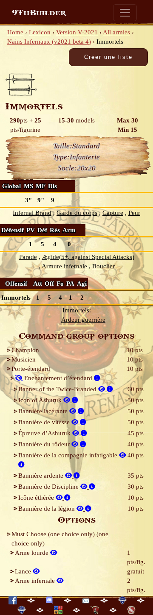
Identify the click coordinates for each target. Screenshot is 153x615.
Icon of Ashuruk (40, 400)
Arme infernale (36, 580)
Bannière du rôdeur (44, 444)
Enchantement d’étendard (58, 378)
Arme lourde (32, 552)
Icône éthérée (37, 497)
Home (15, 32)
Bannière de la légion (47, 508)
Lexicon (40, 32)
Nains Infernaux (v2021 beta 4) (49, 41)
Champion (25, 350)
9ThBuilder (39, 12)
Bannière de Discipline (49, 486)
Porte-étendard (30, 368)
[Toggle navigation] (125, 12)
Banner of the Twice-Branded (58, 389)
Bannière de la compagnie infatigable (68, 455)
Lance (24, 571)
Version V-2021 (77, 32)
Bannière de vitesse (44, 422)
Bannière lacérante (43, 411)
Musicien (23, 359)
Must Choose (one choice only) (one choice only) (59, 539)
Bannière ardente (41, 475)
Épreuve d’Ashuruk (45, 433)
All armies (116, 32)
